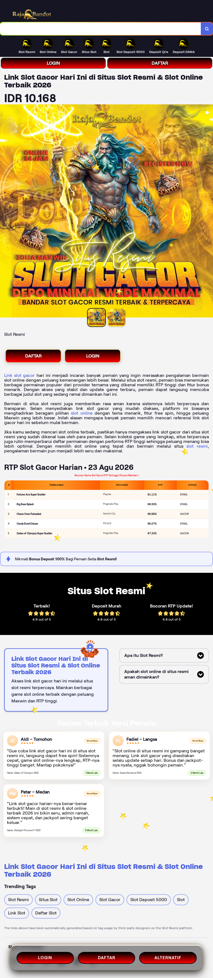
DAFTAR (160, 63)
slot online (82, 413)
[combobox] (100, 28)
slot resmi (197, 446)
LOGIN (53, 63)
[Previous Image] (4, 212)
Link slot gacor (19, 375)
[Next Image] (208, 212)
